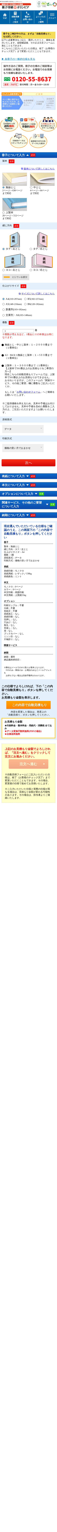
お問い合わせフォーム (28, 392)
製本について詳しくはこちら (39, 168)
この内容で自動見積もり (29, 705)
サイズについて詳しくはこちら (38, 293)
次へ (28, 463)
